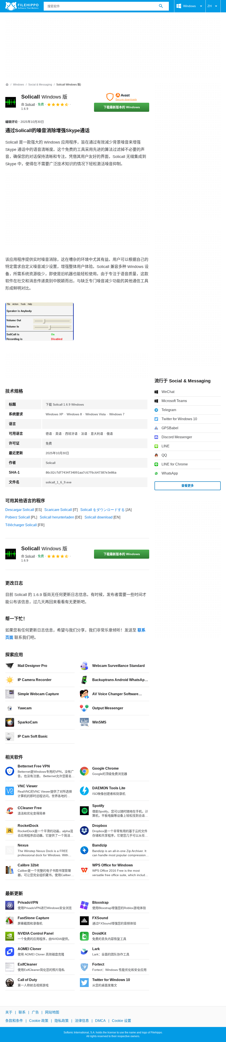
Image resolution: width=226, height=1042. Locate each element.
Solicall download (99, 517)
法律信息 (82, 1021)
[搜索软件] (160, 6)
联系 (22, 1012)
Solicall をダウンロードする (102, 510)
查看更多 (187, 485)
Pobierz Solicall (17, 517)
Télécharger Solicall (21, 525)
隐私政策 (62, 1021)
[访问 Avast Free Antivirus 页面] (121, 97)
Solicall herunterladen (57, 517)
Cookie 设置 (121, 1021)
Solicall (44, 97)
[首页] (7, 85)
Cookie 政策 (38, 1021)
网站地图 (52, 1012)
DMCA (100, 1021)
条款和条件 (14, 1021)
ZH (209, 6)
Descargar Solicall (19, 510)
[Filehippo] (21, 6)
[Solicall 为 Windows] (10, 102)
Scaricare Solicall (58, 510)
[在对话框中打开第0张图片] (39, 321)
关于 (8, 1012)
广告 (35, 1012)
